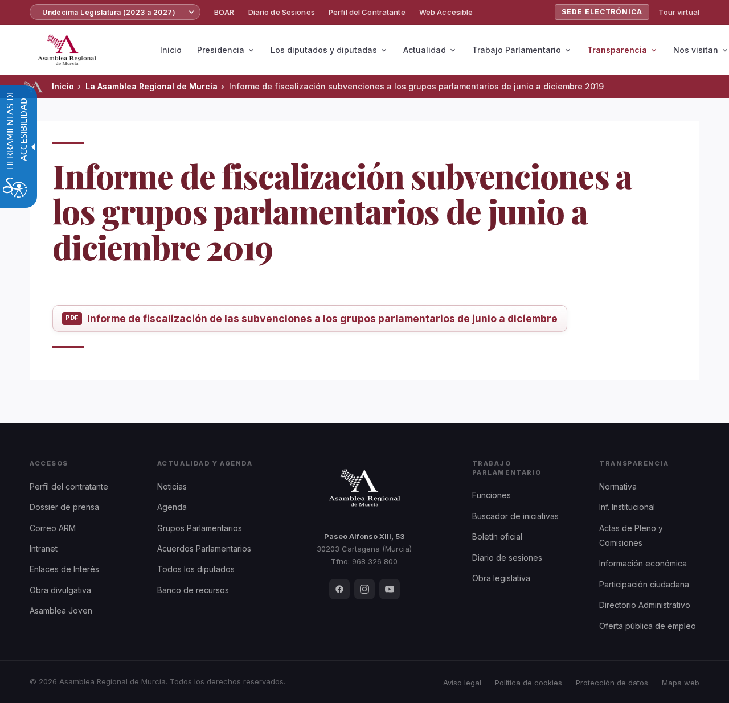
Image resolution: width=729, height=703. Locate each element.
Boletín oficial (497, 536)
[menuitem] (224, 12)
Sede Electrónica (602, 11)
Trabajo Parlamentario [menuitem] (516, 50)
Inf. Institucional (627, 507)
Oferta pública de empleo (647, 626)
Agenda (172, 507)
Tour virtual (678, 12)
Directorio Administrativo (644, 605)
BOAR (224, 12)
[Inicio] (33, 86)
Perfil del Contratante (367, 12)
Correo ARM (53, 528)
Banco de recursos (193, 590)
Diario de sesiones (507, 557)
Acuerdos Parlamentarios (204, 548)
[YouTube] (389, 589)
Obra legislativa (501, 578)
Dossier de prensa (64, 507)
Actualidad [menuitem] (424, 50)
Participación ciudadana (644, 584)
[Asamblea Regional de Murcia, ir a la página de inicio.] (67, 50)
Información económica (643, 563)
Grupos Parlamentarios (199, 528)
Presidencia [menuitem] (220, 50)
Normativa (618, 486)
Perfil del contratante (69, 486)
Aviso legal (462, 682)
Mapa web (680, 682)
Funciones (491, 495)
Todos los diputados (196, 569)
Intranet (44, 548)
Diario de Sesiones (281, 12)
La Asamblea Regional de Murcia (151, 86)
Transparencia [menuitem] (617, 50)
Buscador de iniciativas (515, 516)
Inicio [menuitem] (171, 50)
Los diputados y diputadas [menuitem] (324, 50)
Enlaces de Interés (64, 569)
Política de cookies (528, 682)
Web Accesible (446, 12)
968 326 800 (375, 561)
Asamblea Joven (61, 610)
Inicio (63, 86)
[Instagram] (364, 589)
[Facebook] (339, 589)
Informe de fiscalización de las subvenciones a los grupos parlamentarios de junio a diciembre (322, 318)
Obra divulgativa (60, 590)
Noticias (172, 486)
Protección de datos (612, 682)
